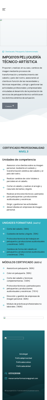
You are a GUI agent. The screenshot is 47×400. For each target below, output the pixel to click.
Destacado (10, 51)
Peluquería (19, 51)
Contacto (8, 106)
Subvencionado (31, 51)
